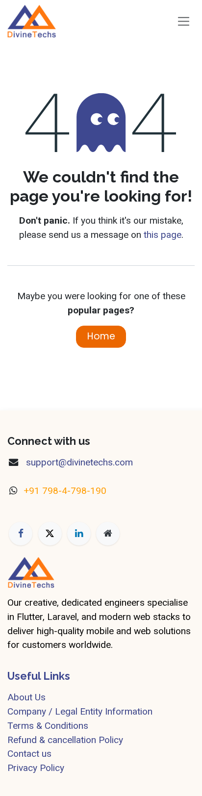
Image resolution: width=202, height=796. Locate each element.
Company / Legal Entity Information (79, 711)
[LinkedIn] (79, 533)
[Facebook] (20, 533)
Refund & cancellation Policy (65, 739)
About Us (26, 697)
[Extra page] (108, 533)
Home (101, 336)
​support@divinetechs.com (78, 462)
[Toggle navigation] (184, 21)
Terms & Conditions (47, 725)
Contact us (29, 753)
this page (162, 234)
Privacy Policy (35, 767)
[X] (50, 533)
